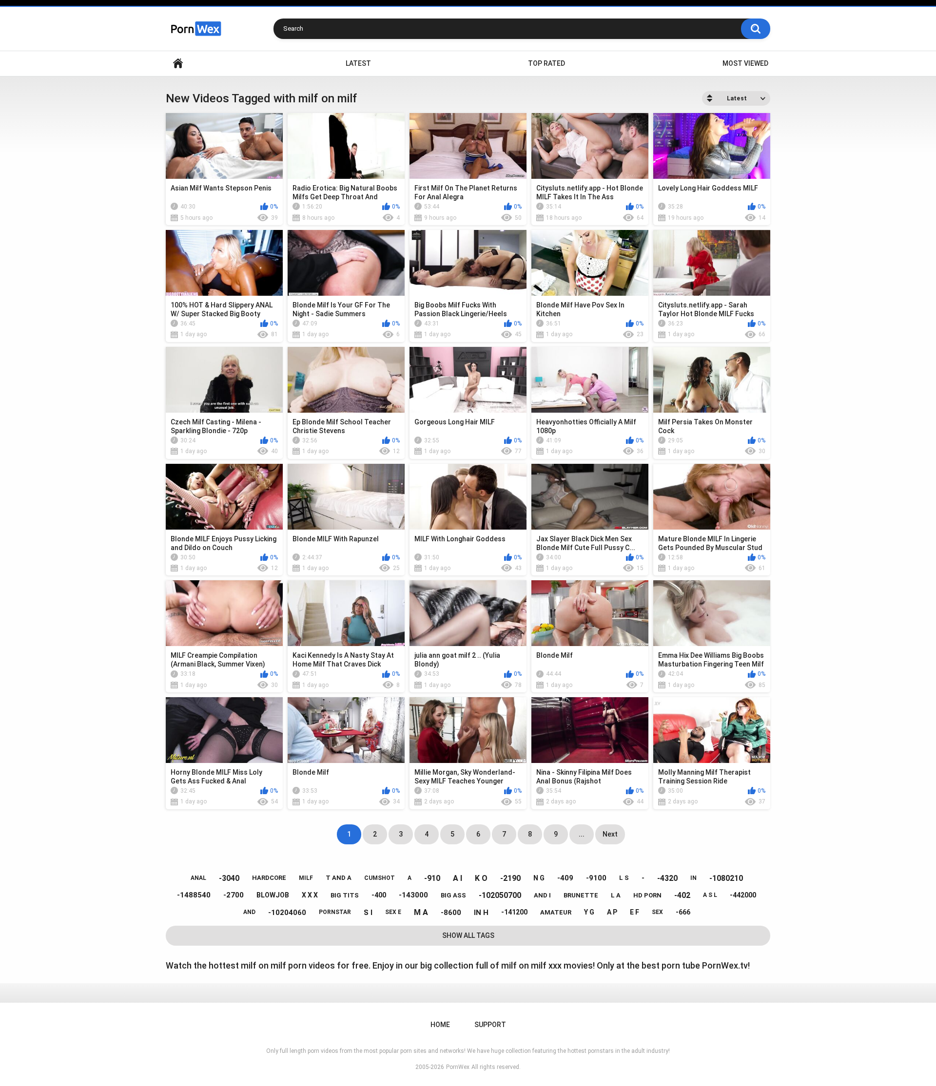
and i (542, 895)
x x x (310, 895)
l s (624, 877)
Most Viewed (745, 63)
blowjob (272, 895)
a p (612, 912)
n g (539, 878)
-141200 (514, 912)
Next (610, 834)
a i (457, 878)
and (249, 912)
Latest (358, 63)
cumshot (379, 878)
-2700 (233, 895)
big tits (345, 895)
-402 (682, 895)
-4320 (667, 878)
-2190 (510, 878)
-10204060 (287, 912)
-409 (565, 878)
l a (616, 895)
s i (368, 912)
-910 (432, 878)
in (693, 878)
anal (198, 878)
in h (481, 912)
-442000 (743, 895)
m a (421, 912)
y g (589, 912)
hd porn (647, 895)
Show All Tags (468, 935)
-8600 (451, 912)
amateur (555, 912)
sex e (393, 912)
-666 (683, 912)
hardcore (269, 877)
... (582, 834)
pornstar (335, 912)
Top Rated (546, 63)
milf (306, 878)
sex (657, 912)
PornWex (457, 1067)
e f (634, 912)
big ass (453, 895)
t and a (338, 877)
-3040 (229, 878)
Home (178, 63)
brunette (581, 895)
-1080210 (726, 878)
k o (481, 878)
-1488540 (194, 895)
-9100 (596, 878)
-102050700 (500, 895)
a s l (710, 895)
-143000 (413, 895)
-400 (378, 895)
